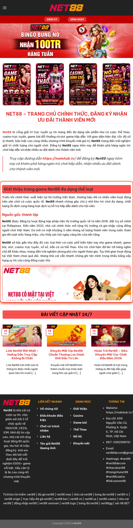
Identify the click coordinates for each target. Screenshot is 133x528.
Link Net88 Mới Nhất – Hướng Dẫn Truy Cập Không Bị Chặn (22, 354)
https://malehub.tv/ (119, 412)
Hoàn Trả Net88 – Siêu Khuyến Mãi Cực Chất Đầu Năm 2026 (110, 354)
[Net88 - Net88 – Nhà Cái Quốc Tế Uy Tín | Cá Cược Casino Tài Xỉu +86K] (66, 7)
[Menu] (5, 7)
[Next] (126, 347)
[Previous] (7, 347)
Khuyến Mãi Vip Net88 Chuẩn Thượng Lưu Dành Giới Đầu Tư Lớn (66, 354)
